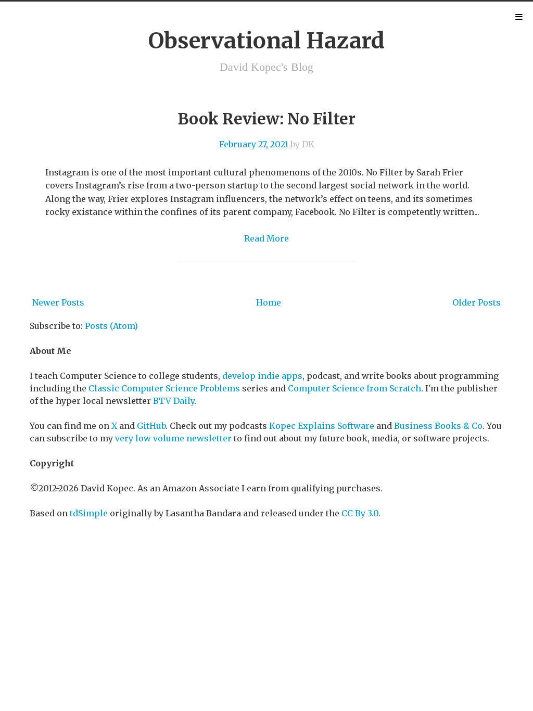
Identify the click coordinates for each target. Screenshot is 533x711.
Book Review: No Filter (266, 119)
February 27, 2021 (253, 144)
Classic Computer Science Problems (164, 388)
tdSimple (89, 513)
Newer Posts (58, 302)
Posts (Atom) (111, 326)
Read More (266, 238)
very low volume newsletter (173, 438)
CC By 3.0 (359, 513)
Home (268, 302)
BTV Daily (173, 401)
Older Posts (476, 302)
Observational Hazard (266, 40)
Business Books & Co (438, 426)
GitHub (151, 426)
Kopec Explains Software (321, 426)
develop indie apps (262, 376)
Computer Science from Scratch (354, 388)
